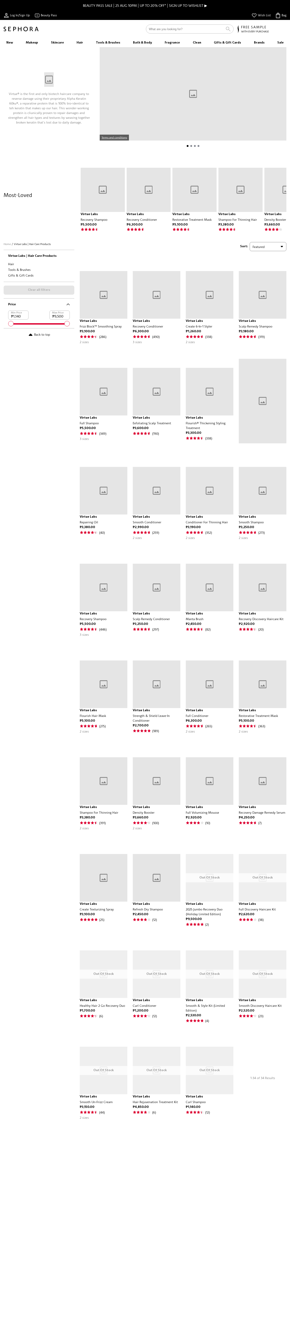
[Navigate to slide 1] (187, 146)
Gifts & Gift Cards (21, 275)
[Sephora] (21, 29)
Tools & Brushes (19, 270)
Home (7, 244)
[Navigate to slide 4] (198, 146)
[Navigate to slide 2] (191, 146)
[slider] (11, 323)
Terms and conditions (114, 137)
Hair (11, 264)
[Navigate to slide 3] (195, 146)
